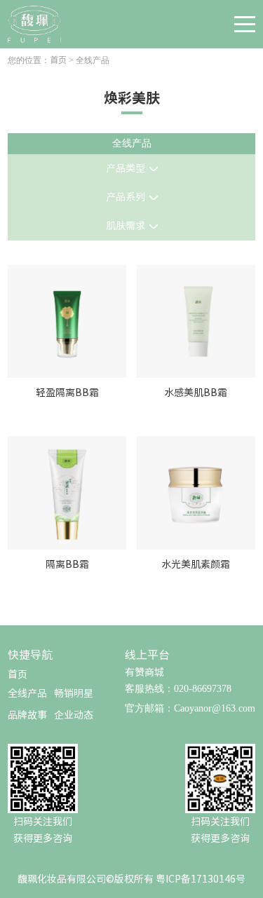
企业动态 (73, 715)
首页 (58, 59)
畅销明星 (73, 693)
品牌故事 (27, 715)
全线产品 (27, 693)
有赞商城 (144, 672)
